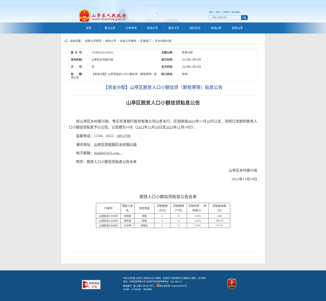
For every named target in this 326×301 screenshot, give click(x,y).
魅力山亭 (110, 28)
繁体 (211, 12)
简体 (218, 12)
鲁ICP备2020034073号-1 (144, 286)
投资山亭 (237, 28)
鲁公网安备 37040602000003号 (173, 286)
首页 (89, 28)
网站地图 (236, 12)
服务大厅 (173, 28)
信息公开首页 (93, 40)
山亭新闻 (131, 28)
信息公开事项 (128, 40)
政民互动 (194, 28)
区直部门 (145, 40)
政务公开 (152, 28)
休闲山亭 (216, 28)
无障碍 (226, 12)
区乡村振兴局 (163, 40)
